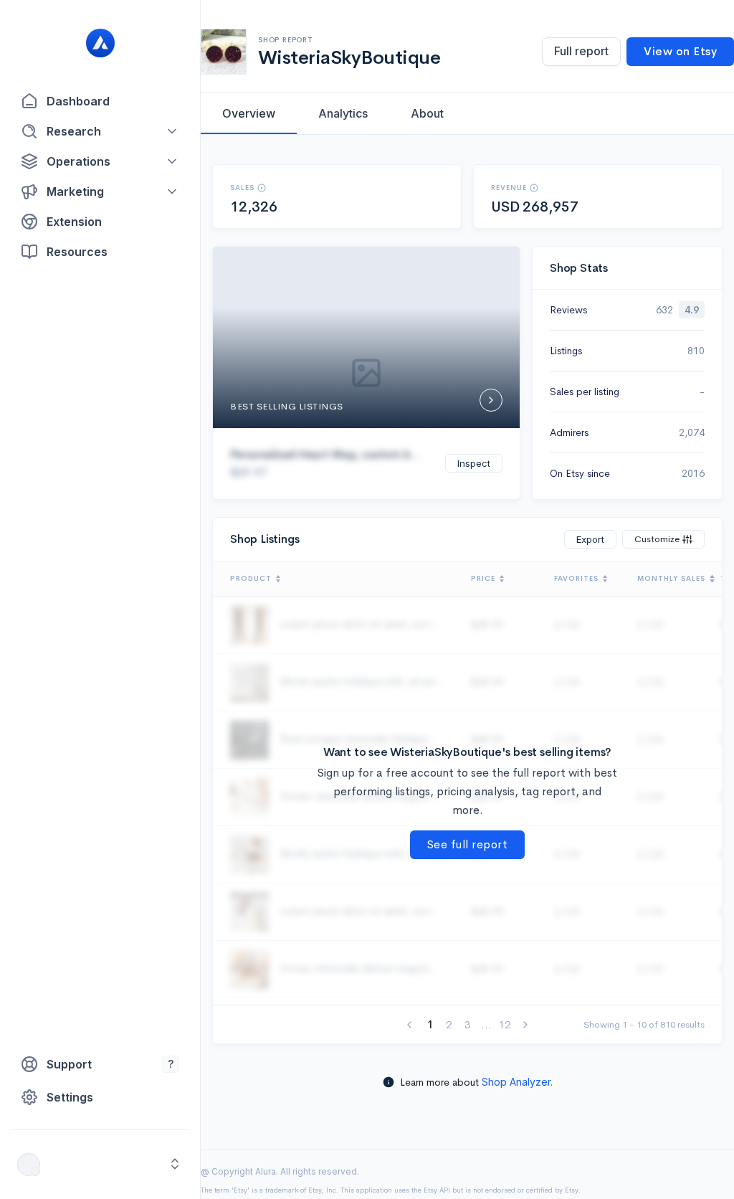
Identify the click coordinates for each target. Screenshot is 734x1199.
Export (590, 539)
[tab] (249, 113)
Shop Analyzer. (517, 1082)
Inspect (473, 463)
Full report (581, 51)
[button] (100, 131)
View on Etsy (680, 51)
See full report (467, 844)
